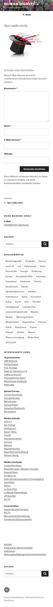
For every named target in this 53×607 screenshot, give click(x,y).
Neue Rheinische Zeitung (16, 452)
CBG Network (10, 361)
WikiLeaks (9, 384)
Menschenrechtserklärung (17, 516)
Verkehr (20, 332)
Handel (24, 286)
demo (43, 266)
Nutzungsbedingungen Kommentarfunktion (25, 554)
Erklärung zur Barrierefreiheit (18, 548)
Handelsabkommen (15, 291)
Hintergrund (10, 428)
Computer (30, 261)
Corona (42, 261)
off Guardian (10, 496)
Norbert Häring (11, 455)
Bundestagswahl (14, 261)
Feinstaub (41, 276)
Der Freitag (9, 425)
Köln (27, 302)
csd (19, 266)
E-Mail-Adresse (12, 140)
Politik (9, 327)
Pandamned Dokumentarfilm (18, 519)
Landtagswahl (12, 307)
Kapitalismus (12, 297)
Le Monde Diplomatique (15, 492)
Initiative (32, 291)
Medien (9, 317)
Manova (8, 445)
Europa (9, 276)
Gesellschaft (12, 286)
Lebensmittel (29, 307)
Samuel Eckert (11, 405)
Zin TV (7, 499)
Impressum (9, 551)
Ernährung (37, 271)
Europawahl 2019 (24, 276)
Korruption (36, 297)
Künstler (36, 302)
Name (7, 126)
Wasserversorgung (15, 337)
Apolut (16, 509)
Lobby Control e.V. (12, 374)
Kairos (7, 486)
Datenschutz (30, 266)
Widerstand (33, 337)
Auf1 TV (8, 421)
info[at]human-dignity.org (16, 225)
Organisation (28, 322)
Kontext (8, 442)
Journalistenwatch (13, 438)
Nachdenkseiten (12, 449)
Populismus (20, 327)
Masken (34, 312)
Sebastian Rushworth (14, 408)
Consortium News (12, 465)
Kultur (9, 302)
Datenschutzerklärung (14, 597)
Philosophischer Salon (15, 378)
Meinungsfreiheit (24, 317)
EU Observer (10, 476)
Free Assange (10, 368)
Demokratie (11, 271)
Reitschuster (10, 401)
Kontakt (8, 544)
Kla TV (7, 513)
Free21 (7, 435)
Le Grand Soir (10, 489)
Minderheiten (12, 322)
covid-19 (10, 266)
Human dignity (19, 4)
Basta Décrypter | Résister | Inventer (21, 469)
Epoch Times (10, 432)
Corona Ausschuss (13, 395)
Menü (28, 15)
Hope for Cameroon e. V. (15, 371)
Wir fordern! (10, 411)
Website (8, 154)
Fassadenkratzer (12, 398)
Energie (24, 271)
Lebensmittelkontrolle (16, 312)
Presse (33, 327)
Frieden (37, 281)
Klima (24, 297)
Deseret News (11, 472)
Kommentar (10, 88)
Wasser (31, 332)
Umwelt (9, 332)
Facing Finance (11, 364)
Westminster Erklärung (15, 381)
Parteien (42, 322)
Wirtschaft (11, 342)
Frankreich (25, 281)
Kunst (18, 302)
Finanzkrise (11, 281)
